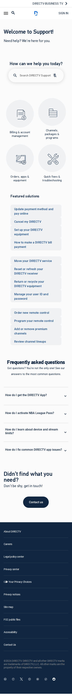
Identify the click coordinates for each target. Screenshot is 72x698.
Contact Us (10, 644)
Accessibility (10, 632)
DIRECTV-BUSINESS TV (47, 3)
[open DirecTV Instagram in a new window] (29, 679)
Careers (8, 544)
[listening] (55, 75)
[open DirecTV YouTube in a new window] (37, 679)
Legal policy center (14, 556)
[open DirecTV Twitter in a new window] (21, 679)
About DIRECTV (12, 531)
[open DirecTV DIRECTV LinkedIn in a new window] (5, 679)
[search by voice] (55, 75)
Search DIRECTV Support (35, 75)
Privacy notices (12, 594)
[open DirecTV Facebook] (13, 679)
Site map (8, 607)
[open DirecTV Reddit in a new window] (53, 679)
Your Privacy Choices (19, 581)
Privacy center (11, 569)
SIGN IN (63, 13)
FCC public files (12, 619)
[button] (6, 13)
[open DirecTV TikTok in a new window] (45, 679)
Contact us (36, 502)
